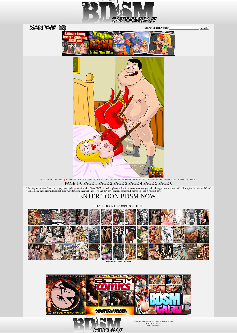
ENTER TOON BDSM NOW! (118, 196)
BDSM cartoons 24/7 (155, 323)
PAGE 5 (150, 183)
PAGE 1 (90, 183)
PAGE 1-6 (73, 183)
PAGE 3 (120, 183)
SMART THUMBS (124, 261)
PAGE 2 (105, 183)
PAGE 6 (165, 183)
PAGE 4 (135, 183)
